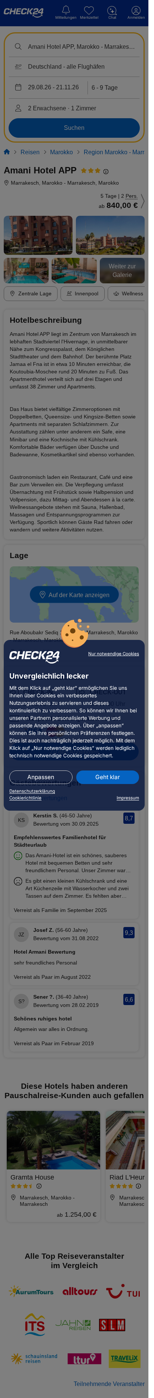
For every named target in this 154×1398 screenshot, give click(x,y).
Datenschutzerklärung (32, 791)
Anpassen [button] (40, 777)
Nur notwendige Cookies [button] (113, 653)
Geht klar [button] (107, 777)
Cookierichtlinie (25, 798)
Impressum (128, 798)
